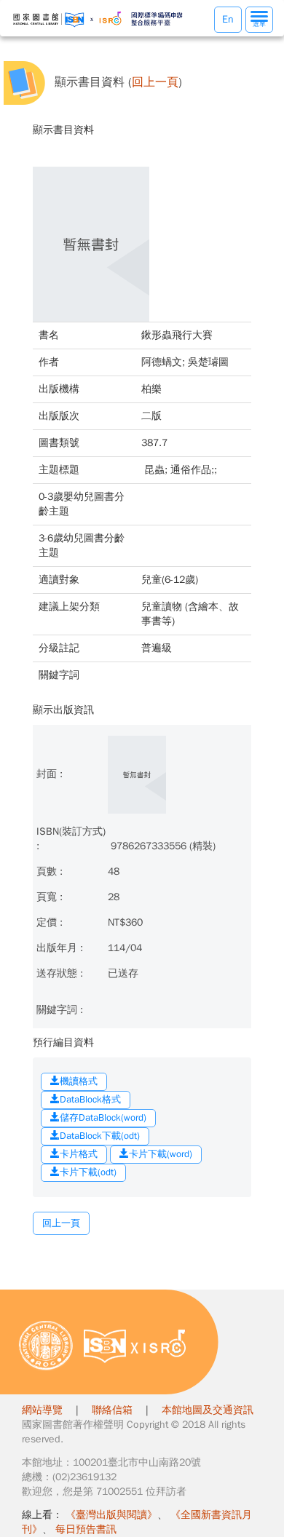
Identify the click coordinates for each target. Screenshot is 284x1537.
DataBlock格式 (90, 1099)
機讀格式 (79, 1081)
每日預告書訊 (86, 1529)
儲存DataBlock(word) (103, 1117)
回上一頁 (155, 82)
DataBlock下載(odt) (100, 1135)
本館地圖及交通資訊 (207, 1410)
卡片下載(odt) (88, 1172)
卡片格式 (79, 1154)
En (228, 19)
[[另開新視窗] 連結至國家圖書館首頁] (46, 1345)
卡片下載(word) (160, 1154)
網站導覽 (42, 1410)
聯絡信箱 (112, 1410)
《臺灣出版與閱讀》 (111, 1515)
